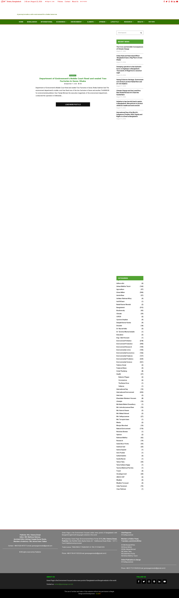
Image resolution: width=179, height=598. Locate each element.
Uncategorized (121, 474)
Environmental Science (124, 362)
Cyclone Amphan (122, 319)
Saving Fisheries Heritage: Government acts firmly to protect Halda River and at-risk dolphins (129, 81)
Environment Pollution (123, 341)
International (47, 22)
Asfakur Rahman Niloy (123, 298)
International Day (122, 389)
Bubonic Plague (124, 377)
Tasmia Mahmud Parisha (124, 468)
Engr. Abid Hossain (122, 338)
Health (140, 22)
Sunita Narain (121, 459)
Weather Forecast (122, 483)
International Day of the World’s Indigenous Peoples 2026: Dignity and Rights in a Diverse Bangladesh (129, 114)
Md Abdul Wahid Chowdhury (125, 404)
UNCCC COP (120, 477)
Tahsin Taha (120, 462)
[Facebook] (139, 581)
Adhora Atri (120, 283)
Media (118, 422)
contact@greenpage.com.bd (63, 584)
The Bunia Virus (124, 383)
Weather (119, 480)
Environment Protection (124, 344)
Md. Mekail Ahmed (122, 413)
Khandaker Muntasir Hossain (126, 398)
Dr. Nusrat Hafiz (121, 328)
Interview (119, 395)
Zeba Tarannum (121, 486)
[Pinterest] (154, 581)
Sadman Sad (120, 447)
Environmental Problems (124, 359)
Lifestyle (115, 22)
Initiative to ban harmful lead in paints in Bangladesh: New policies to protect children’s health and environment (129, 103)
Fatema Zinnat (121, 365)
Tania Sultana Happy (123, 465)
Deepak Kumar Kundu (123, 322)
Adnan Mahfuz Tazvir (123, 286)
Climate (90, 22)
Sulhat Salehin (121, 456)
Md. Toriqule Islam (122, 419)
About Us (75, 1)
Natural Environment (123, 428)
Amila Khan (120, 295)
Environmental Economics (125, 353)
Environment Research (124, 347)
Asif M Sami (120, 301)
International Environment (125, 392)
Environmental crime (123, 350)
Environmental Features (124, 356)
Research (128, 22)
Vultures (121, 386)
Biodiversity (120, 310)
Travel (118, 471)
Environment (76, 22)
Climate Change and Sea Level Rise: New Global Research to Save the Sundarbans (128, 92)
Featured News (121, 368)
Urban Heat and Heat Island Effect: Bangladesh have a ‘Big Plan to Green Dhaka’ (129, 58)
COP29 (118, 316)
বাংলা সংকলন (83, 1)
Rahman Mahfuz (121, 437)
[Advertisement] (124, 11)
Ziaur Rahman (121, 489)
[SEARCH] (141, 33)
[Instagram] (149, 581)
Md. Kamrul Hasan (122, 410)
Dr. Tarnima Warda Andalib (125, 332)
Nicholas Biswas (122, 431)
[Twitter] (144, 581)
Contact (67, 1)
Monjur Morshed (122, 425)
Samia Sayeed (121, 450)
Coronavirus (123, 380)
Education (119, 335)
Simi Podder (120, 453)
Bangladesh (32, 22)
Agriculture (120, 289)
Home (21, 22)
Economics (60, 22)
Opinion (102, 22)
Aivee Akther (120, 292)
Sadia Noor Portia (122, 444)
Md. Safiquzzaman (122, 416)
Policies (60, 1)
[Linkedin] (159, 581)
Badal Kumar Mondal (123, 304)
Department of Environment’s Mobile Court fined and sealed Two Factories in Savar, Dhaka (72, 79)
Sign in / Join (50, 1)
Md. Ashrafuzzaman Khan (125, 407)
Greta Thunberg (121, 371)
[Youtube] (165, 581)
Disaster (119, 325)
